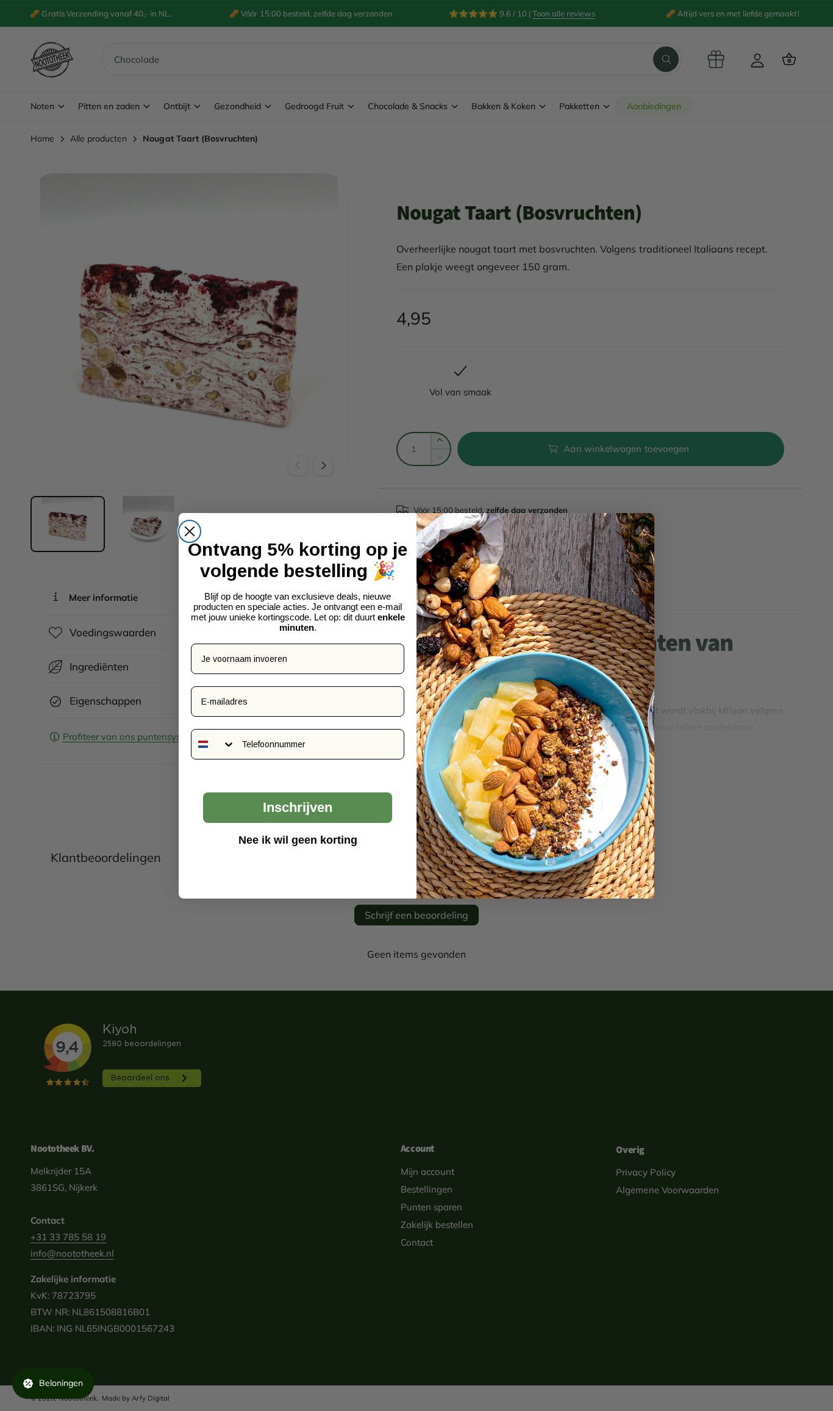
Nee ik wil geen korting (297, 840)
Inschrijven (297, 807)
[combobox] (213, 744)
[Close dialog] (190, 531)
